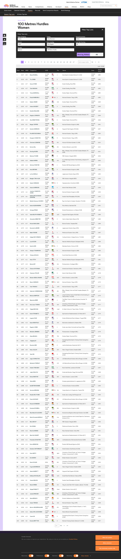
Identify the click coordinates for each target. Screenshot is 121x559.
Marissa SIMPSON (34, 295)
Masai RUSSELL (34, 75)
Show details (85, 555)
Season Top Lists (9, 14)
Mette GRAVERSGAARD (36, 507)
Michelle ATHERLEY (35, 363)
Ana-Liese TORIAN (35, 304)
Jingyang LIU (33, 340)
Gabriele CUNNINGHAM (36, 291)
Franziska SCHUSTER (35, 439)
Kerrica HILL (33, 147)
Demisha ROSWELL (35, 408)
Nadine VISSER (33, 102)
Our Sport (58, 7)
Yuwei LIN (32, 516)
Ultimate (74, 7)
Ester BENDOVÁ (34, 444)
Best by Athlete (84, 54)
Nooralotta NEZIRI (34, 228)
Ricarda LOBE (33, 345)
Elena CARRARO (34, 282)
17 (73, 62)
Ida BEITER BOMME (35, 385)
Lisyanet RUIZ (33, 318)
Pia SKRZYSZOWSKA (35, 133)
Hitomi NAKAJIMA (34, 223)
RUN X (82, 7)
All (97, 54)
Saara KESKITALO (34, 322)
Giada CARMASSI (34, 183)
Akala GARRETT (34, 471)
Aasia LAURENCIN (34, 187)
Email (4, 44)
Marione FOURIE (34, 156)
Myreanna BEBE (34, 300)
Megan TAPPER (34, 124)
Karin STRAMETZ (34, 313)
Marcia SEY (33, 264)
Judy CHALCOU (34, 372)
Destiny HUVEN (34, 151)
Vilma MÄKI (33, 381)
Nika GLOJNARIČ (34, 435)
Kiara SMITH (33, 453)
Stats (66, 7)
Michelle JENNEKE (34, 331)
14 (64, 62)
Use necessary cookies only (107, 548)
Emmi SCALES (33, 462)
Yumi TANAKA (33, 286)
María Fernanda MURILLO (36, 417)
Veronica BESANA (34, 390)
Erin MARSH (33, 457)
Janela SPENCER (34, 493)
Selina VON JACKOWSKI (36, 511)
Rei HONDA (33, 426)
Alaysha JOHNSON (35, 115)
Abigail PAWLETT (34, 489)
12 (57, 62)
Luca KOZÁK (33, 241)
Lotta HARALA (34, 174)
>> (98, 62)
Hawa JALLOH (33, 349)
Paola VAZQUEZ (34, 399)
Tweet (4, 40)
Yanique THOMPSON (35, 250)
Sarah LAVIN (33, 246)
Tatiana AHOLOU (34, 255)
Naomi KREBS (33, 484)
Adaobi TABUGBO (34, 367)
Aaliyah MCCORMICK (35, 237)
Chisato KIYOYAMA (35, 268)
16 (70, 62)
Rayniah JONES (34, 327)
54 (92, 62)
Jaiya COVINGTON (35, 358)
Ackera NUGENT (34, 106)
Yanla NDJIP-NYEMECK (36, 214)
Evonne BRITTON (34, 520)
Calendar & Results (19, 10)
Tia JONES (32, 79)
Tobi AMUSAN (33, 88)
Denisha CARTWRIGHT (36, 448)
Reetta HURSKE (34, 430)
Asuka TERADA (34, 502)
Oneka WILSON (34, 480)
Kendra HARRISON (34, 129)
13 (61, 62)
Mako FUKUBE (33, 232)
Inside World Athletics (98, 2)
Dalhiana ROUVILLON (35, 475)
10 (51, 62)
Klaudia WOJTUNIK (35, 394)
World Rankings (65, 10)
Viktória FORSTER (34, 165)
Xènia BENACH (33, 498)
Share (4, 36)
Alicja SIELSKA (33, 336)
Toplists (30, 10)
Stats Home (7, 10)
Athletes (49, 7)
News (30, 7)
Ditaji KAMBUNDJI (34, 97)
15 (67, 62)
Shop (89, 7)
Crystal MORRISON (35, 466)
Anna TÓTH (33, 259)
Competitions (39, 7)
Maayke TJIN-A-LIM (35, 178)
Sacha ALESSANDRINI (35, 205)
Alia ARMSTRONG (34, 120)
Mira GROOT (33, 421)
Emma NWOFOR (34, 376)
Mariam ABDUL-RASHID (36, 277)
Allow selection (107, 543)
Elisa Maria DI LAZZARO (36, 412)
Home (23, 7)
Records (37, 10)
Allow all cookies (107, 537)
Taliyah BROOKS (34, 309)
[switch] (47, 555)
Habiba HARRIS (34, 160)
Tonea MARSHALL (34, 93)
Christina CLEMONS (35, 142)
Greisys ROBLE (34, 210)
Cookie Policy (73, 539)
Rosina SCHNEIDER (35, 403)
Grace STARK (33, 84)
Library (107, 2)
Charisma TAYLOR (34, 273)
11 (54, 62)
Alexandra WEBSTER (35, 219)
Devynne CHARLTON (35, 138)
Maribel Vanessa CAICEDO (36, 201)
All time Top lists (22, 14)
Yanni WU (32, 354)
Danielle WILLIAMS (34, 111)
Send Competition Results (50, 10)
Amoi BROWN (33, 169)
